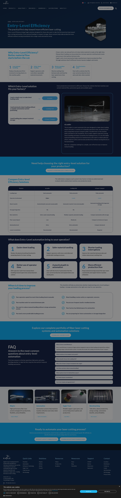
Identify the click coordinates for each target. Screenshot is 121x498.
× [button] (119, 486)
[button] (40, 496)
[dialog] (60, 491)
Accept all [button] (88, 491)
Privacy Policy (55, 490)
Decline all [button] (107, 491)
